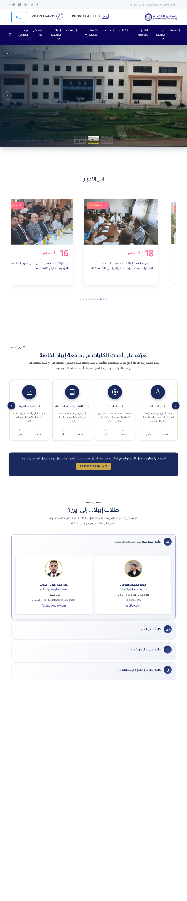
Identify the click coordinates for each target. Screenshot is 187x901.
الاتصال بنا (37, 32)
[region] (93, 96)
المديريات (108, 30)
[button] (107, 140)
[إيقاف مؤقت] (181, 53)
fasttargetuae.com (54, 605)
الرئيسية (175, 30)
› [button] (7, 96)
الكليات (123, 30)
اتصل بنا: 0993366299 (93, 466)
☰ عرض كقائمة (18, 347)
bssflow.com (133, 605)
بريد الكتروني (23, 32)
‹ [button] (179, 96)
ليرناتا (19, 17)
